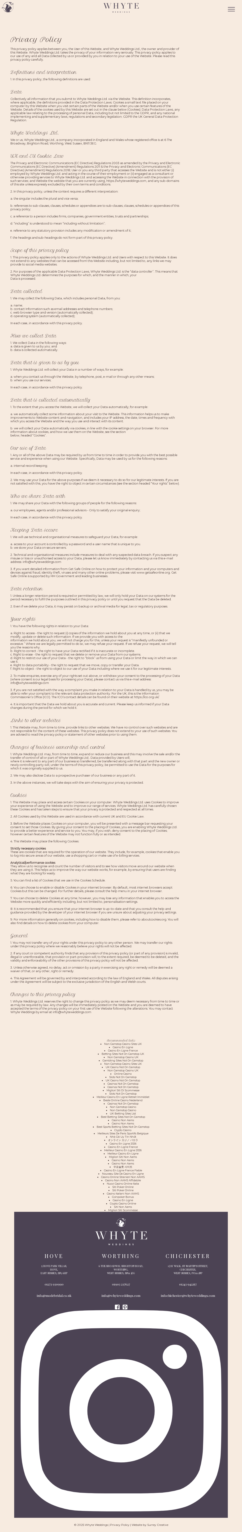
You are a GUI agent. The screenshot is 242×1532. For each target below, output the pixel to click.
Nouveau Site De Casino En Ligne (123, 1173)
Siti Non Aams (123, 1207)
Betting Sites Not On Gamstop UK (123, 1054)
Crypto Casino (122, 1130)
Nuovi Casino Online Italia (123, 1183)
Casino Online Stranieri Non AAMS (123, 1177)
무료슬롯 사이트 (122, 1166)
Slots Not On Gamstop (123, 1077)
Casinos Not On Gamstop (123, 1083)
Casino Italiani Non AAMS (123, 1193)
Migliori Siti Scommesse (123, 1210)
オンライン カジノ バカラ (123, 1140)
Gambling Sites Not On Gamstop (123, 1060)
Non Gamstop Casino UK (123, 1057)
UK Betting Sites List (123, 1113)
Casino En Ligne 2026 (123, 1143)
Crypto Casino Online (123, 1203)
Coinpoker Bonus (123, 1197)
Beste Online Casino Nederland (123, 1100)
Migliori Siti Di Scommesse (123, 1090)
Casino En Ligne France (123, 1050)
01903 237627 (121, 1284)
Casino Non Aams (123, 1120)
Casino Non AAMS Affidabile (123, 1180)
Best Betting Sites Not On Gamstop (123, 1117)
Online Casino (123, 1073)
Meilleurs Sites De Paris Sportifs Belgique (123, 1133)
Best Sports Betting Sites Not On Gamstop (123, 1126)
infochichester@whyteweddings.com (188, 1295)
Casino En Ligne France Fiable (123, 1170)
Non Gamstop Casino (123, 1107)
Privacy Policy (120, 1525)
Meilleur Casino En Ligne (123, 1153)
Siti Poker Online (123, 1187)
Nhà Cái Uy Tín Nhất (123, 1136)
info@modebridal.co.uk (54, 1295)
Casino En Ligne (123, 1047)
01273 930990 (54, 1284)
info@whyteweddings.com (121, 1295)
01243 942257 (188, 1284)
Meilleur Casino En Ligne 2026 (123, 1150)
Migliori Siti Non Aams (123, 1157)
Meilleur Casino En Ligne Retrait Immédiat (123, 1097)
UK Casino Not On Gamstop (123, 1067)
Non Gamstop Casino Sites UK (123, 1044)
